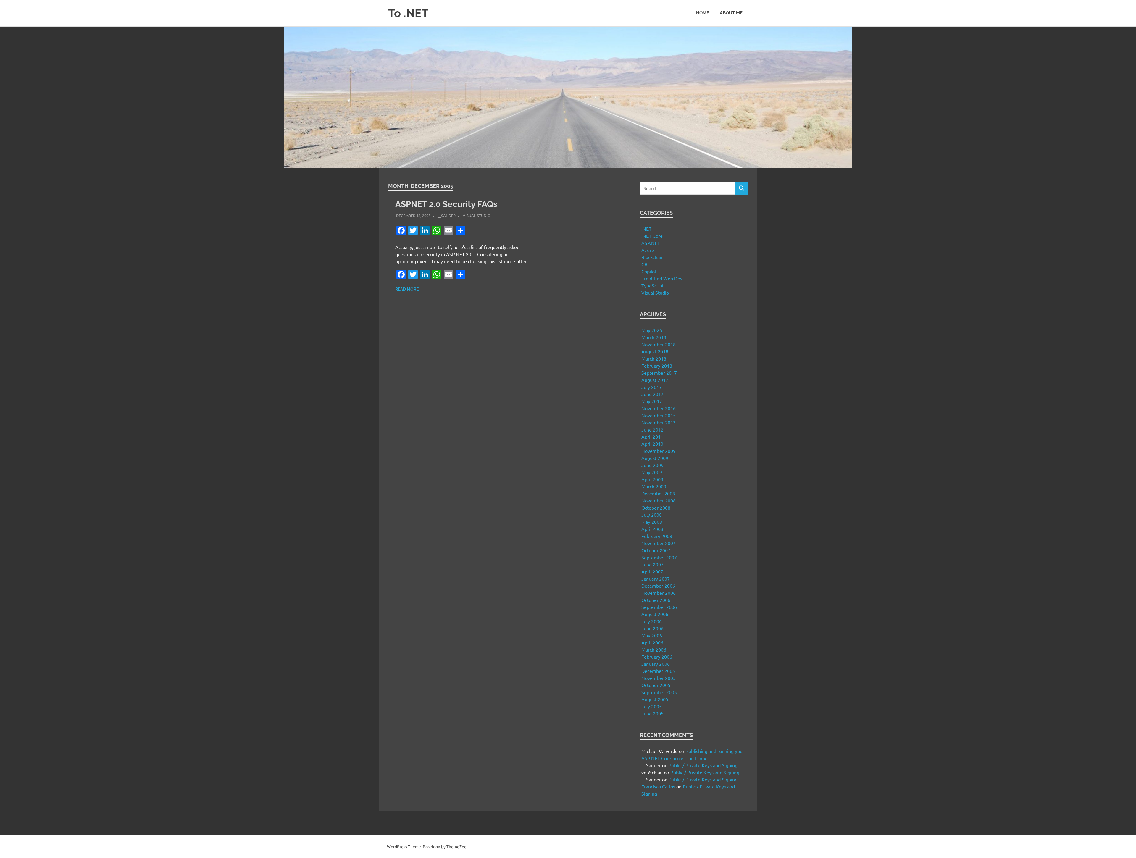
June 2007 (652, 564)
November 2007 (658, 543)
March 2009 (653, 486)
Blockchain (652, 257)
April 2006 (652, 642)
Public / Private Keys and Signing (703, 765)
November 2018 (658, 344)
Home (702, 13)
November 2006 (658, 593)
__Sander (447, 215)
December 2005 (658, 671)
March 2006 (653, 649)
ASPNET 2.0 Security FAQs (446, 204)
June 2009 (652, 465)
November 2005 (658, 678)
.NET (646, 229)
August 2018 (654, 351)
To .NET (408, 13)
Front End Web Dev (661, 278)
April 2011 (652, 436)
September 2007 (659, 557)
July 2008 (651, 515)
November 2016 (658, 408)
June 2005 (652, 713)
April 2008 (652, 529)
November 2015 (658, 415)
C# (644, 264)
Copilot (648, 271)
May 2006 (651, 635)
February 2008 (656, 536)
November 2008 (658, 500)
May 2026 (651, 330)
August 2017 (654, 380)
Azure (647, 250)
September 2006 (659, 607)
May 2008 (651, 522)
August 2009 (654, 458)
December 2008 (658, 493)
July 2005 (651, 706)
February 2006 (656, 657)
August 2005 (654, 699)
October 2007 (655, 550)
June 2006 (652, 628)
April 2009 (652, 479)
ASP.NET (650, 243)
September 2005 (659, 692)
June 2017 (652, 394)
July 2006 (651, 621)
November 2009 (658, 451)
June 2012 (652, 429)
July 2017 (651, 387)
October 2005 (655, 685)
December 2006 (658, 586)
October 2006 (655, 600)
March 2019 (653, 337)
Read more (407, 289)
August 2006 (654, 614)
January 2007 (655, 578)
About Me (731, 13)
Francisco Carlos (658, 786)
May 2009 (651, 472)
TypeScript (652, 285)
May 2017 (651, 401)
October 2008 (655, 507)
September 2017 (659, 373)
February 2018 (656, 366)
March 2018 (653, 358)
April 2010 (652, 444)
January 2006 (655, 664)
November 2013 (658, 422)
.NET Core (652, 236)
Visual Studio (476, 215)
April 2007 (652, 571)
